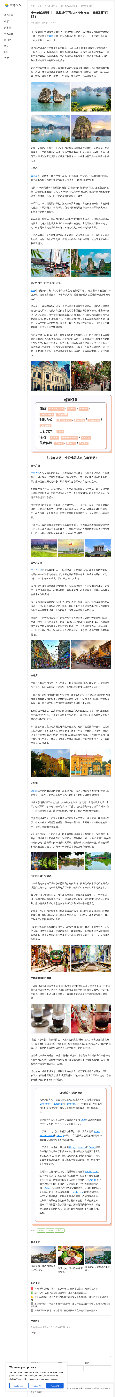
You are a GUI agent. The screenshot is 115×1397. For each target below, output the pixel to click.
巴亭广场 (35, 473)
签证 (6, 46)
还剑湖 (34, 791)
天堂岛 (34, 176)
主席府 (41, 1230)
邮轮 (6, 52)
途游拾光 (15, 5)
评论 (33, 1333)
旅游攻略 (8, 15)
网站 (87, 1363)
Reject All (37, 1386)
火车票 (7, 27)
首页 (32, 6)
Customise (18, 1386)
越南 (39, 6)
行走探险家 (35, 23)
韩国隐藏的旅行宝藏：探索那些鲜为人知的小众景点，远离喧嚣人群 (66, 1288)
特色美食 (8, 34)
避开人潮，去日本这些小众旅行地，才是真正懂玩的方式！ (61, 1293)
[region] (36, 1377)
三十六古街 (36, 570)
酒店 (6, 58)
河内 (33, 290)
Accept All (55, 1386)
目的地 (7, 40)
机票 (6, 21)
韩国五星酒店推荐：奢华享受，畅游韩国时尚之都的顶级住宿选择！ (66, 1310)
